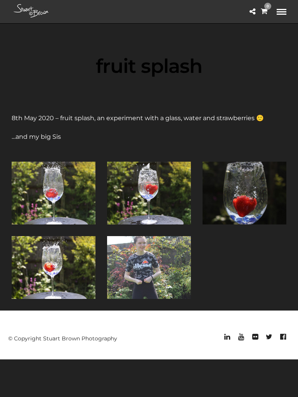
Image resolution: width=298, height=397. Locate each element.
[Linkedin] (227, 337)
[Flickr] (255, 337)
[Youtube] (241, 337)
